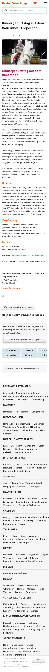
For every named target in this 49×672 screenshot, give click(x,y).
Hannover (8, 424)
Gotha (39, 539)
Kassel (21, 586)
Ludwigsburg (37, 400)
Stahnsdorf (34, 505)
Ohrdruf (20, 539)
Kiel (5, 604)
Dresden (18, 517)
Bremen (7, 573)
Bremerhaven (20, 573)
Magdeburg (17, 645)
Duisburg (7, 449)
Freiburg (7, 396)
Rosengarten (22, 412)
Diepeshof (11, 350)
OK (38, 660)
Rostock (7, 623)
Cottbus (19, 499)
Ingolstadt (21, 558)
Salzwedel (24, 651)
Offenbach (8, 589)
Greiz (30, 539)
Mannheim (21, 393)
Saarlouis (21, 487)
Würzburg (8, 558)
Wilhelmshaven (10, 430)
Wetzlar (7, 592)
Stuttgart (8, 393)
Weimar (33, 536)
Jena (23, 536)
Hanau (20, 589)
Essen (41, 446)
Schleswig (8, 608)
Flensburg (25, 604)
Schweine (11, 355)
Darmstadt (32, 586)
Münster (19, 452)
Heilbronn (34, 396)
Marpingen (8, 487)
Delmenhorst (28, 430)
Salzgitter (22, 427)
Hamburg (8, 412)
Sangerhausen (10, 648)
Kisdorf (7, 611)
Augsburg (33, 555)
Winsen (34, 611)
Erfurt (6, 536)
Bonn (29, 452)
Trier (16, 464)
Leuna (35, 651)
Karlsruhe (34, 393)
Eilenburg (41, 521)
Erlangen (34, 558)
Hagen (45, 555)
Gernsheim (31, 592)
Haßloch (30, 468)
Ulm (44, 396)
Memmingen (9, 524)
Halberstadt (9, 651)
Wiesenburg (9, 505)
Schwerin (33, 623)
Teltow (22, 505)
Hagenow (19, 629)
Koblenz (7, 464)
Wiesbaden (8, 586)
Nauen (44, 499)
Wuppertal (32, 449)
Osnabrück (38, 424)
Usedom (7, 629)
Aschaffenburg (35, 561)
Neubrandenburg (11, 626)
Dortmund (30, 446)
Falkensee (8, 502)
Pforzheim (8, 400)
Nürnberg (20, 555)
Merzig (39, 483)
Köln (5, 446)
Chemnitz (30, 517)
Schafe (45, 355)
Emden (30, 645)
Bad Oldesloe (23, 608)
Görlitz (16, 521)
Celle (40, 430)
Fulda (41, 589)
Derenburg (20, 655)
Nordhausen (9, 543)
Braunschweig (23, 424)
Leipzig (6, 517)
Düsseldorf (16, 446)
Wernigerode (27, 648)
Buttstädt (8, 539)
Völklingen (35, 487)
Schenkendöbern (40, 502)
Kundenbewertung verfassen (18, 307)
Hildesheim (35, 427)
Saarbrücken (9, 483)
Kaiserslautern (29, 464)
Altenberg (28, 521)
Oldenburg (20, 623)
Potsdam (7, 499)
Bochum (19, 449)
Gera (15, 536)
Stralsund (28, 626)
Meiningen (24, 543)
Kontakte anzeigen (11, 288)
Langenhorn (38, 412)
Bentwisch (32, 499)
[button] (14, 61)
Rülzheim (41, 468)
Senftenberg (22, 502)
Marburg (31, 589)
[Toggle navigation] (44, 3)
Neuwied (7, 468)
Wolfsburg (8, 427)
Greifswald (41, 626)
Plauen (6, 521)
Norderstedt (39, 604)
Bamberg (20, 561)
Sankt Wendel (26, 483)
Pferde (29, 350)
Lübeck (13, 604)
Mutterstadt (9, 471)
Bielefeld (7, 452)
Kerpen (19, 468)
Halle (5, 645)
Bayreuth (7, 561)
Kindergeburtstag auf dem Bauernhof (28, 255)
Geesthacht (39, 608)
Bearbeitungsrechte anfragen (24, 340)
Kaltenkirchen (21, 611)
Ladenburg (24, 471)
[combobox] (26, 10)
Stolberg (7, 655)
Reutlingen (22, 400)
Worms (43, 464)
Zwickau (42, 517)
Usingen (18, 592)
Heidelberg (20, 396)
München (8, 555)
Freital (22, 524)
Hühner (29, 355)
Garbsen (7, 434)
